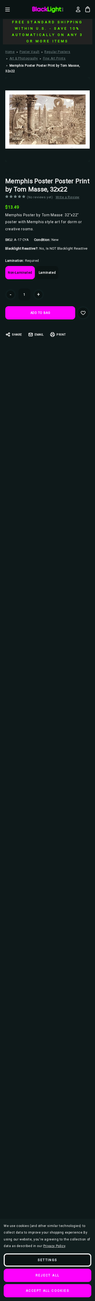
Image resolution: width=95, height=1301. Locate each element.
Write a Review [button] (67, 197)
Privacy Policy (54, 1246)
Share (17, 334)
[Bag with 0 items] (88, 9)
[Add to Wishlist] (83, 312)
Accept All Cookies (47, 1291)
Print (61, 334)
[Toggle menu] (11, 9)
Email (39, 334)
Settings (47, 1260)
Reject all (48, 1275)
